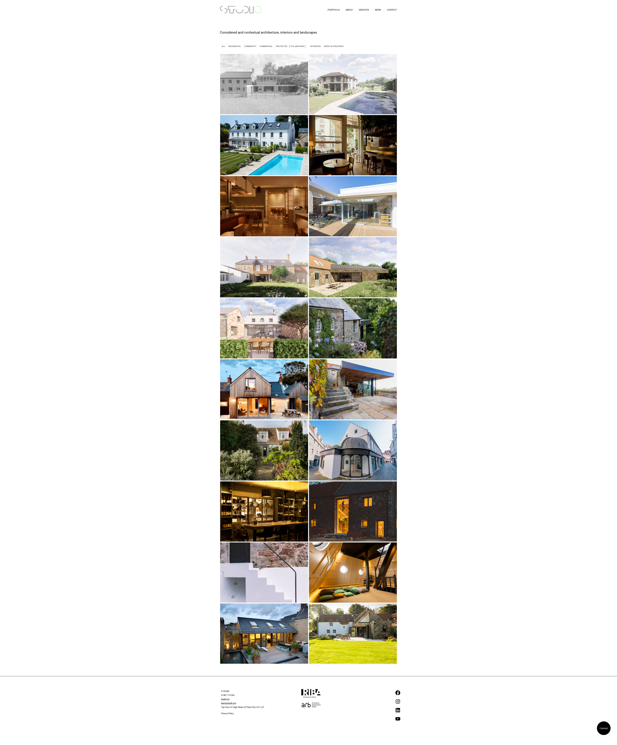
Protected (281, 46)
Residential (234, 46)
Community (250, 46)
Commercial (266, 46)
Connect (604, 728)
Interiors (315, 46)
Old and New (297, 46)
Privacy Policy (227, 713)
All (223, 46)
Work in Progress (334, 46)
